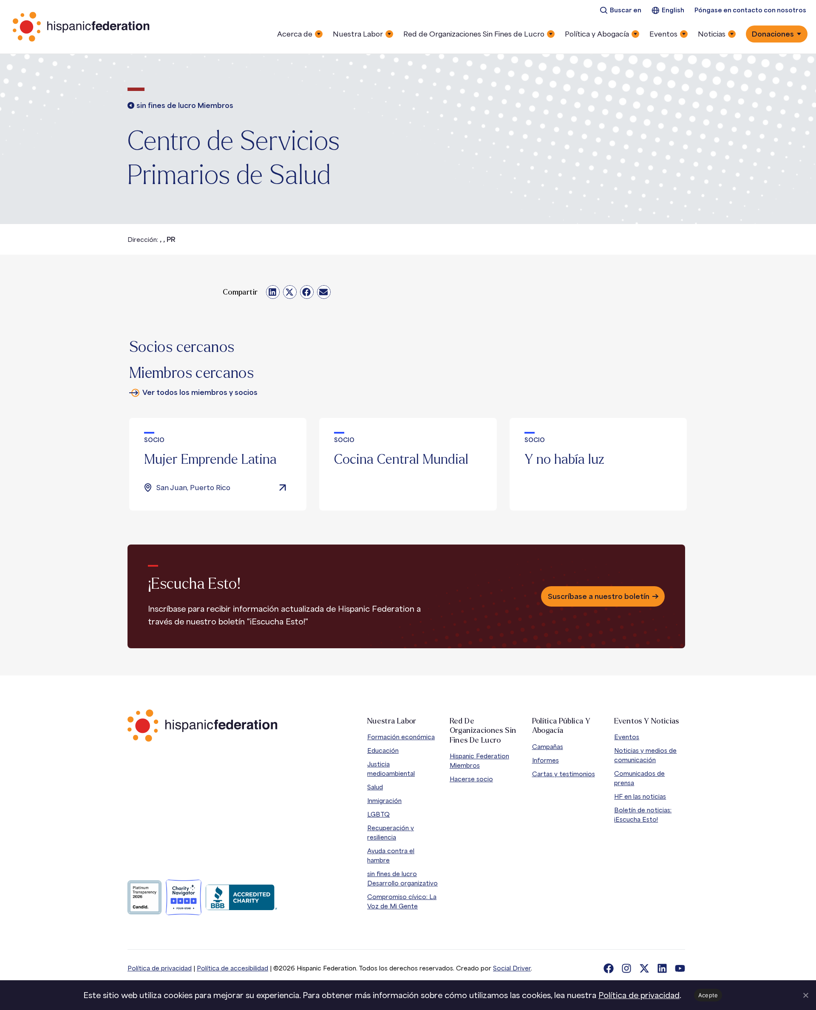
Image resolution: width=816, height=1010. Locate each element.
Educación (383, 750)
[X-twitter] (644, 968)
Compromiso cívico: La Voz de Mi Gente (401, 901)
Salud (375, 787)
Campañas (547, 747)
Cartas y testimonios (563, 774)
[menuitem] (620, 10)
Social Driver (512, 968)
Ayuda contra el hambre (390, 855)
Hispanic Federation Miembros (479, 760)
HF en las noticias (640, 796)
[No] (805, 995)
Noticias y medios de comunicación (645, 755)
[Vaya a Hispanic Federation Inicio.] (82, 27)
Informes (545, 760)
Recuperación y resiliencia (390, 832)
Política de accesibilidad (232, 968)
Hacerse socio (471, 779)
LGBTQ (378, 814)
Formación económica (401, 737)
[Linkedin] (662, 968)
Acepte (708, 995)
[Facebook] (609, 968)
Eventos (626, 737)
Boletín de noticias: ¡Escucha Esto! (643, 814)
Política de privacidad (160, 968)
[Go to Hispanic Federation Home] (203, 725)
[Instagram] (626, 968)
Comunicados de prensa (639, 778)
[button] (273, 292)
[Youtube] (680, 968)
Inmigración (384, 801)
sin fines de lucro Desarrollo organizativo (402, 878)
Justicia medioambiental (391, 768)
